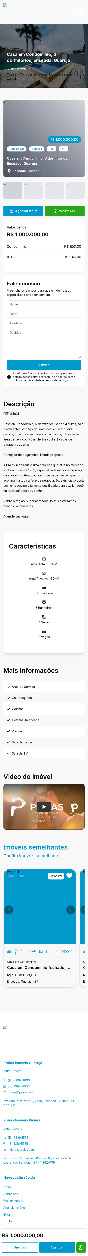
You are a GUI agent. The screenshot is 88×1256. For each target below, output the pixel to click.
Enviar (44, 365)
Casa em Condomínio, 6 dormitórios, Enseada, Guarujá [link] (39, 76)
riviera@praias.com (21, 1149)
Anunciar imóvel (14, 1207)
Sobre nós (10, 1194)
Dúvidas (20, 1247)
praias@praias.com (21, 1092)
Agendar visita (26, 211)
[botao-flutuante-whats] (81, 1247)
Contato (9, 1221)
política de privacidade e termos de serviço (40, 380)
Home (7, 1187)
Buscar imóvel (16, 69)
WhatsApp (67, 211)
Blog (6, 1214)
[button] (8, 910)
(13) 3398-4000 (19, 1080)
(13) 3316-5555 (18, 1137)
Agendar (57, 1247)
